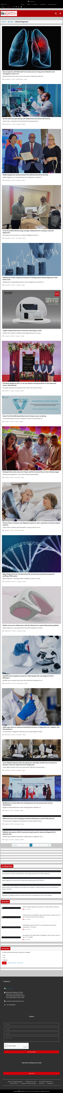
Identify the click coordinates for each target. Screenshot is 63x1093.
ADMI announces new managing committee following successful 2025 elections (28, 818)
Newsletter (22, 4)
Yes (4, 955)
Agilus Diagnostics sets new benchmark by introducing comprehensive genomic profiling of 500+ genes (29, 575)
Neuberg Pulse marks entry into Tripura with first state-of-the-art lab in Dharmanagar (31, 472)
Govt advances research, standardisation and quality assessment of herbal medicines (26, 873)
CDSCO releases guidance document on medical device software (41, 907)
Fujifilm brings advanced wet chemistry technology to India (22, 330)
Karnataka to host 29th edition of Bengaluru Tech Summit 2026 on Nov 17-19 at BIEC (41, 936)
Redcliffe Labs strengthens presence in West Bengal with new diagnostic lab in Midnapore (28, 677)
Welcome (4, 4)
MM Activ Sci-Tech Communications (31, 1091)
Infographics (29, 4)
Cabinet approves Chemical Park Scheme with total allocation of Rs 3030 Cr (23, 880)
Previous (15, 845)
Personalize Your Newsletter (52, 4)
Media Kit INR (35, 4)
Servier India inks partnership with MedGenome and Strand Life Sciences (26, 119)
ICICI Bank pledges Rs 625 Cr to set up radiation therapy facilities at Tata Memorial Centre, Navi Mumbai (29, 384)
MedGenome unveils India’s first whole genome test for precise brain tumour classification (28, 804)
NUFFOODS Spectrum (45, 1081)
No (4, 957)
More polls (20, 963)
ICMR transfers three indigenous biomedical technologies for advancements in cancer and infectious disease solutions (30, 888)
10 (44, 845)
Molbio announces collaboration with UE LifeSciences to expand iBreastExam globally (31, 625)
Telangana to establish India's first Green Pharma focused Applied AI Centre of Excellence (27, 895)
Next (48, 845)
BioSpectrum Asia (31, 1081)
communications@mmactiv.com (15, 1001)
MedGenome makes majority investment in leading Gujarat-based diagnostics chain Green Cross (30, 278)
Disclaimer (50, 1083)
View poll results (11, 963)
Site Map (41, 1083)
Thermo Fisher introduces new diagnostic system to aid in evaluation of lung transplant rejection (31, 524)
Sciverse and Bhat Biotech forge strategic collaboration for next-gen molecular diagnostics (28, 232)
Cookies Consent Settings (28, 1083)
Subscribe (2, 6)
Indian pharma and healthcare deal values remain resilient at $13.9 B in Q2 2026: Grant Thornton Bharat (41, 916)
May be (5, 960)
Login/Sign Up (9, 6)
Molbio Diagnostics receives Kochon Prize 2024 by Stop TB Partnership (25, 175)
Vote (4, 963)
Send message (32, 1052)
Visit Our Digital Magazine (15, 1081)
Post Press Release (42, 4)
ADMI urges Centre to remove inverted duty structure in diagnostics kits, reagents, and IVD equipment (31, 728)
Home (4, 22)
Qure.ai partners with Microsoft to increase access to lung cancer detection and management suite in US (29, 73)
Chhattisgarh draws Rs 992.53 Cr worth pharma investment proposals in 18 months (39, 926)
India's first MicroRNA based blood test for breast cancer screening (24, 416)
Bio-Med (10, 22)
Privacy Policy (14, 1083)
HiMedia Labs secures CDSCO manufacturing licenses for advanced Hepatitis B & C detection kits (29, 833)
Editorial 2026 (14, 4)
